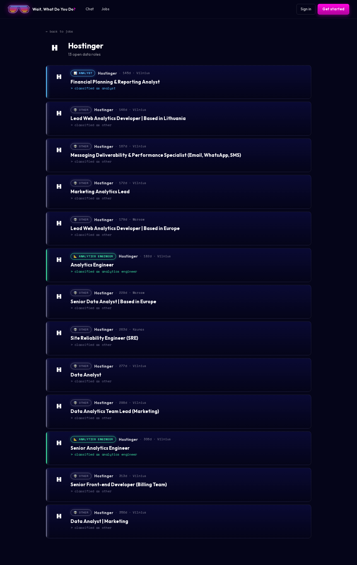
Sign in (306, 9)
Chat (90, 9)
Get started (333, 9)
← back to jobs (59, 31)
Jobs (105, 9)
